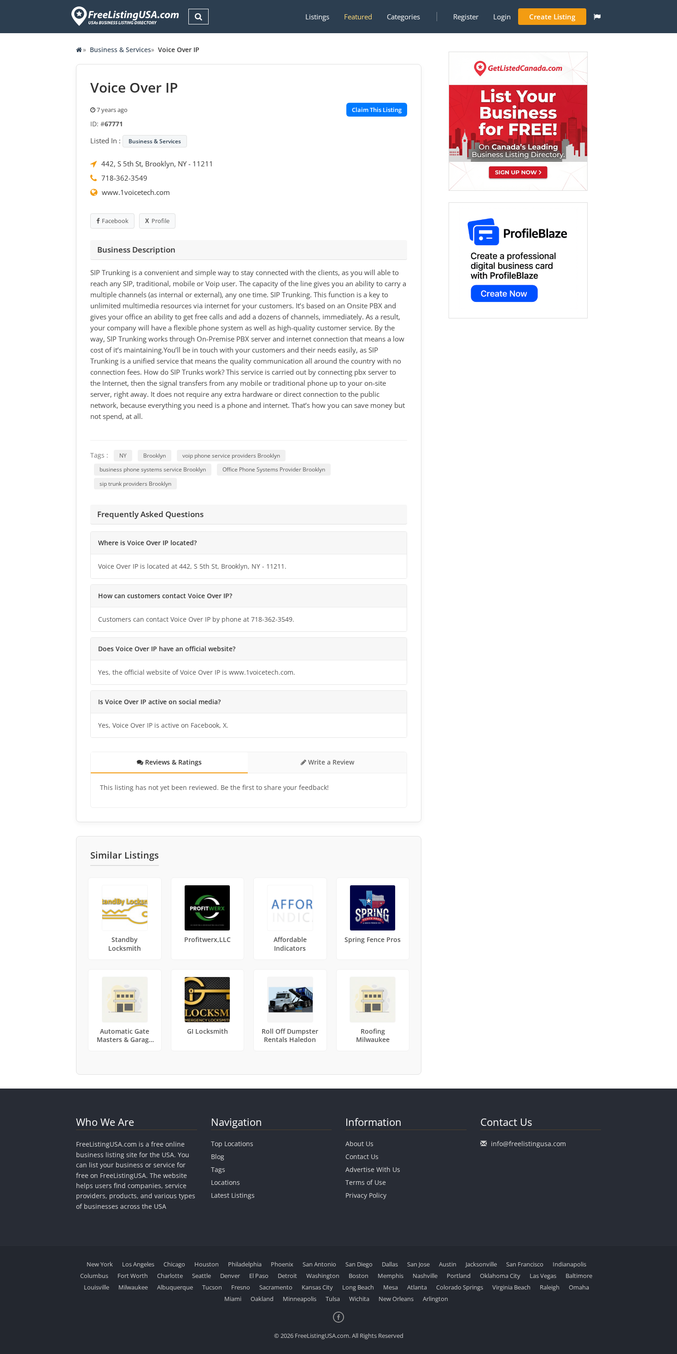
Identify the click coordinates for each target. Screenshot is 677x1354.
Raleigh (550, 1287)
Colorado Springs (459, 1287)
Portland (459, 1276)
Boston (358, 1276)
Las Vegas (543, 1276)
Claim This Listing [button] (377, 110)
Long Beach (358, 1287)
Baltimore (579, 1276)
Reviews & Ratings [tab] (172, 762)
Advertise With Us (372, 1169)
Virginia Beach (511, 1287)
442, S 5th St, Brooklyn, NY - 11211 (157, 163)
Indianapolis (569, 1264)
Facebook (115, 221)
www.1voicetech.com (136, 192)
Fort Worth (132, 1276)
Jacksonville (481, 1264)
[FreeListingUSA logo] (124, 16)
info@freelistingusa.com (528, 1143)
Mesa (390, 1287)
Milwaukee (133, 1287)
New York (100, 1264)
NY (123, 455)
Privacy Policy (365, 1195)
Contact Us (362, 1156)
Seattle (201, 1276)
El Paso (258, 1276)
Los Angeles (138, 1264)
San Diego (359, 1264)
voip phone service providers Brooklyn (231, 455)
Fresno (240, 1287)
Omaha (579, 1287)
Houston (206, 1264)
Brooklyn (154, 455)
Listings (317, 16)
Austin (447, 1264)
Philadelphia (245, 1264)
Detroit (287, 1276)
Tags (218, 1169)
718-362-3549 (124, 177)
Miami (232, 1299)
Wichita (359, 1299)
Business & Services (120, 49)
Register (466, 16)
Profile (160, 221)
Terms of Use (365, 1182)
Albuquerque (175, 1287)
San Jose (418, 1264)
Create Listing (552, 16)
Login (502, 16)
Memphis (390, 1276)
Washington (322, 1276)
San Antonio (319, 1264)
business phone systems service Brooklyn (152, 469)
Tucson (212, 1287)
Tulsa (333, 1299)
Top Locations (232, 1143)
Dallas (390, 1264)
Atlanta (417, 1287)
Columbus (94, 1276)
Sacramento (275, 1287)
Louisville (96, 1287)
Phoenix (282, 1264)
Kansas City (317, 1287)
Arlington (435, 1299)
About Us (359, 1143)
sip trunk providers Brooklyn (135, 484)
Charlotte (170, 1276)
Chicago (174, 1264)
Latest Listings (233, 1195)
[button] (597, 16)
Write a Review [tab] (330, 762)
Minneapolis (299, 1299)
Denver (230, 1276)
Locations (225, 1182)
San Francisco (524, 1264)
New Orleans (396, 1299)
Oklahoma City (500, 1276)
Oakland (262, 1299)
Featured (358, 16)
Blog (217, 1156)
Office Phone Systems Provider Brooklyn (273, 469)
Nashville (425, 1276)
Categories (403, 16)
